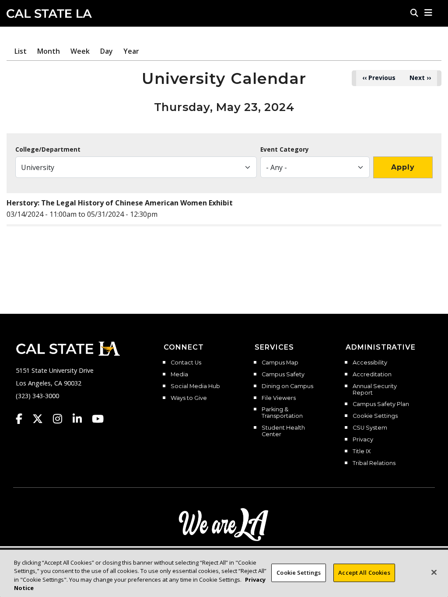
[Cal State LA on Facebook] (23, 419)
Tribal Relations (374, 463)
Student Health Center (283, 431)
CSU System (370, 428)
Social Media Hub (195, 386)
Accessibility (370, 363)
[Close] (434, 572)
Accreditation (372, 374)
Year (131, 51)
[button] (428, 12)
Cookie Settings (375, 416)
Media (179, 374)
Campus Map (280, 363)
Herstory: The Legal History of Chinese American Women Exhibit (120, 203)
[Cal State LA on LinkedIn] (81, 419)
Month (48, 51)
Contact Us (186, 363)
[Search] (414, 12)
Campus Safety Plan (381, 404)
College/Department (47, 149)
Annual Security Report (375, 389)
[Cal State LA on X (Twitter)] (41, 419)
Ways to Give (189, 398)
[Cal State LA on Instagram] (61, 419)
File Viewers (279, 398)
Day (106, 51)
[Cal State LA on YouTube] (98, 419)
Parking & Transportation (282, 412)
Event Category (284, 149)
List (20, 51)
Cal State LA (49, 13)
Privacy (363, 440)
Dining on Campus (287, 386)
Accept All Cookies (364, 572)
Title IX (362, 451)
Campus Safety (283, 374)
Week (80, 51)
